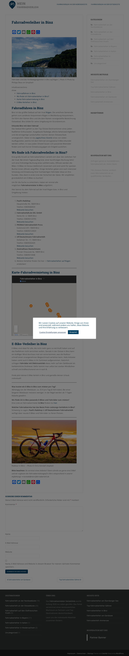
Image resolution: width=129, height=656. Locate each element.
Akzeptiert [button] (73, 332)
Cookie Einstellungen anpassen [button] (52, 332)
